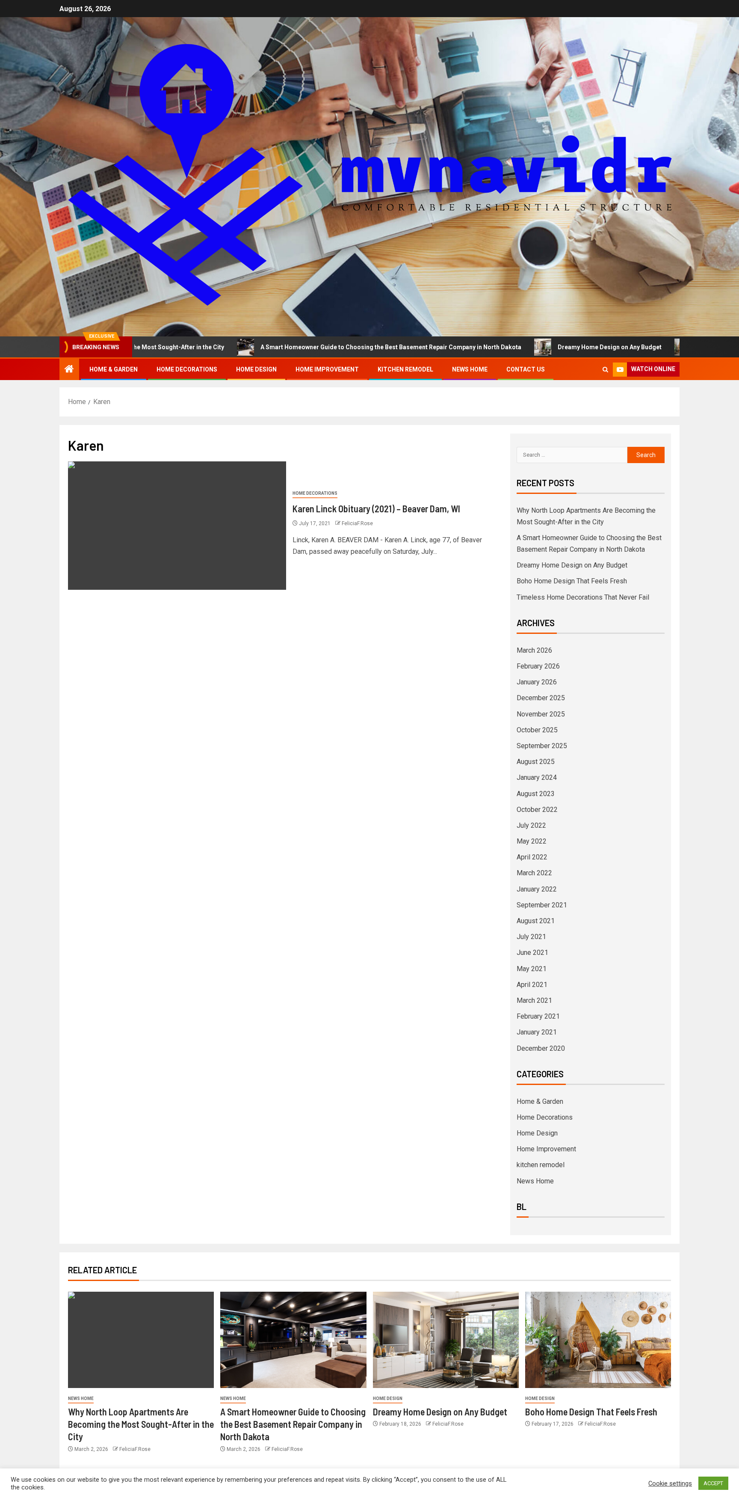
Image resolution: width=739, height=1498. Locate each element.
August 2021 (536, 921)
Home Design (256, 369)
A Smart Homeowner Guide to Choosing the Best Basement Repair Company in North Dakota (336, 347)
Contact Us (525, 369)
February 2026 (538, 666)
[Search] (605, 369)
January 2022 (537, 889)
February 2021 (538, 1016)
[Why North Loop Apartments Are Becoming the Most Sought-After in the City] (141, 1340)
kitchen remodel (405, 369)
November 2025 (541, 714)
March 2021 (534, 1000)
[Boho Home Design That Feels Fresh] (598, 1340)
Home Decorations (187, 369)
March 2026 (534, 650)
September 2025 (542, 746)
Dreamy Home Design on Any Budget (555, 347)
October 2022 (537, 809)
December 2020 (541, 1048)
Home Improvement (327, 369)
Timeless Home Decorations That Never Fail (583, 597)
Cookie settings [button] (670, 1483)
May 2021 (532, 969)
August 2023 (536, 794)
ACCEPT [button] (713, 1483)
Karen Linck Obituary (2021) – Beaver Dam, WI (376, 508)
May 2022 (532, 841)
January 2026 (537, 682)
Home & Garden (113, 369)
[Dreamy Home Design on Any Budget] (446, 1340)
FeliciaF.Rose (357, 523)
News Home (470, 369)
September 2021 (542, 905)
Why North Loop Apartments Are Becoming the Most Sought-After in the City (141, 1424)
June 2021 (532, 952)
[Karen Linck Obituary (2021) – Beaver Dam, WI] (177, 525)
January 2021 (537, 1032)
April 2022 (532, 857)
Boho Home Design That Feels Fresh (572, 581)
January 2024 (537, 777)
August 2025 (536, 762)
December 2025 (541, 698)
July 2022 (531, 825)
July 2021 (531, 937)
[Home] (69, 370)
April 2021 (532, 985)
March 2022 (534, 873)
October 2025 (537, 730)
